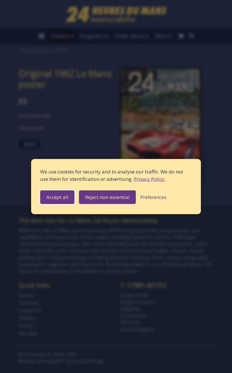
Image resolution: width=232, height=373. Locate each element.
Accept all (57, 197)
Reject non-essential (107, 197)
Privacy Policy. (150, 178)
